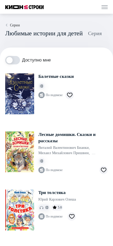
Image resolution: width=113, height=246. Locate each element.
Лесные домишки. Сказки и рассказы (67, 137)
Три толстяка (52, 192)
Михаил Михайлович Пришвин (64, 153)
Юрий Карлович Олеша (57, 199)
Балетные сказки (56, 76)
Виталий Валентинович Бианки (64, 148)
